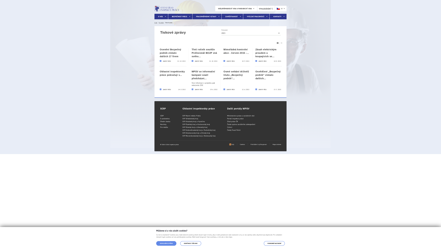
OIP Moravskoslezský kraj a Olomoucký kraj (199, 136)
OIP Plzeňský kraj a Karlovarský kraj (196, 124)
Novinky (163, 124)
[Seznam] (281, 43)
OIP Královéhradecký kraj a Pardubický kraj (198, 130)
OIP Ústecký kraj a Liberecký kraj (194, 127)
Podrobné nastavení (274, 243)
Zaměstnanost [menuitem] (231, 17)
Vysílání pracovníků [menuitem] (255, 17)
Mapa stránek (277, 144)
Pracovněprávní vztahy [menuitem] (206, 17)
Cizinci (229, 127)
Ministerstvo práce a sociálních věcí (241, 116)
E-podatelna (165, 119)
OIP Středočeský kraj (190, 119)
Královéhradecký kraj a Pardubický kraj (235, 9)
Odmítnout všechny (191, 243)
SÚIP (162, 116)
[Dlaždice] (277, 43)
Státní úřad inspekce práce (166, 8)
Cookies (242, 144)
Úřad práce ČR (232, 121)
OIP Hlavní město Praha (191, 116)
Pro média (164, 127)
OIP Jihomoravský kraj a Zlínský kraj (196, 133)
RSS (233, 144)
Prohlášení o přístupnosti (259, 144)
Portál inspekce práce (235, 119)
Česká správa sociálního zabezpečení (241, 124)
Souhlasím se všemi (166, 243)
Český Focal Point (233, 130)
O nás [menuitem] (160, 17)
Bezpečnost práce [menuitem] (179, 17)
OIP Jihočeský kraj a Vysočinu (193, 121)
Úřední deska (165, 121)
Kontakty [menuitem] (277, 17)
